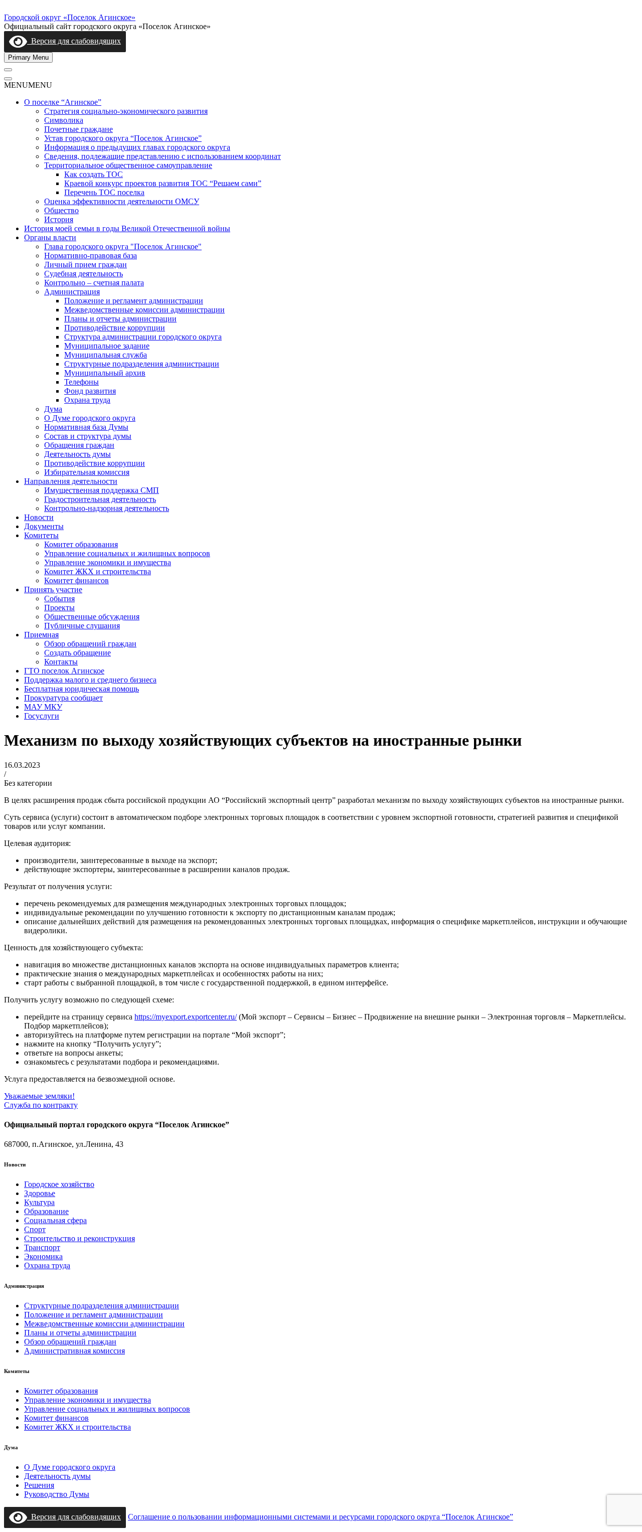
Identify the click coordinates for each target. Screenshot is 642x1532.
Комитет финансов (76, 580)
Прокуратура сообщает (63, 698)
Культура (39, 1202)
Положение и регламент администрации (133, 300)
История (58, 219)
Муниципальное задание (106, 346)
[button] (28, 85)
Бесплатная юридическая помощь (81, 689)
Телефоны (81, 382)
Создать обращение (77, 652)
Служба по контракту (41, 1105)
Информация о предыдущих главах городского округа (137, 147)
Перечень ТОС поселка (104, 192)
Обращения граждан (79, 445)
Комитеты (41, 535)
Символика (63, 120)
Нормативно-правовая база (90, 255)
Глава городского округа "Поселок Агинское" (123, 246)
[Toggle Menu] (8, 69)
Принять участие (53, 589)
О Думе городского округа (89, 418)
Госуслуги (41, 716)
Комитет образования (81, 544)
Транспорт (42, 1247)
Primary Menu (28, 57)
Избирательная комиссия (86, 472)
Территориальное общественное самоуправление (128, 165)
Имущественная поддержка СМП (101, 490)
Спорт (35, 1229)
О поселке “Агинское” (62, 102)
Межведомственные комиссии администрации (144, 309)
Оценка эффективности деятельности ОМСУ (121, 201)
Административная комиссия (74, 1350)
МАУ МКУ (43, 707)
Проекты (59, 607)
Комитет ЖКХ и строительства (97, 571)
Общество (61, 210)
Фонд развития (90, 391)
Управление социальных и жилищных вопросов (127, 553)
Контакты (61, 661)
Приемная (41, 634)
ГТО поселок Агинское (64, 670)
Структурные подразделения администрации (141, 364)
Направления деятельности (70, 481)
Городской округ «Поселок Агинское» (69, 17)
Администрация (72, 291)
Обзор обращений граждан (90, 643)
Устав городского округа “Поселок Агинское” (123, 138)
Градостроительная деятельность (100, 499)
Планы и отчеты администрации (120, 318)
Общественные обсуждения (91, 616)
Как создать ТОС (93, 174)
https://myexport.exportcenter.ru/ (185, 1016)
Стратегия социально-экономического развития (126, 111)
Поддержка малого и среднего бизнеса (90, 679)
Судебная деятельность (83, 273)
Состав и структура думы (87, 436)
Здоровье (39, 1193)
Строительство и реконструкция (79, 1238)
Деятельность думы (77, 454)
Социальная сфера (55, 1220)
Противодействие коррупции (114, 327)
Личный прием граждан (85, 264)
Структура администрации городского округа (143, 336)
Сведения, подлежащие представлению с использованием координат (162, 156)
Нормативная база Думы (86, 427)
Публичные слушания (82, 625)
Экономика (43, 1256)
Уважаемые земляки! (39, 1096)
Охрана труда (87, 400)
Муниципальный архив (104, 373)
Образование (46, 1211)
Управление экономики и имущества (107, 562)
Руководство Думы (56, 1494)
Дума (53, 409)
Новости (39, 517)
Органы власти (50, 237)
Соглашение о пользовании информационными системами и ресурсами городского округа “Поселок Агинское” (320, 1516)
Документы (44, 526)
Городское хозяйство (59, 1184)
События (59, 598)
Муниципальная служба (105, 355)
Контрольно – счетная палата (94, 282)
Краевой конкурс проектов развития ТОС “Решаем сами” (162, 183)
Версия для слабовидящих (74, 41)
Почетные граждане (78, 129)
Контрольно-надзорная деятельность (106, 508)
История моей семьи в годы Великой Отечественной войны (127, 228)
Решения (39, 1485)
